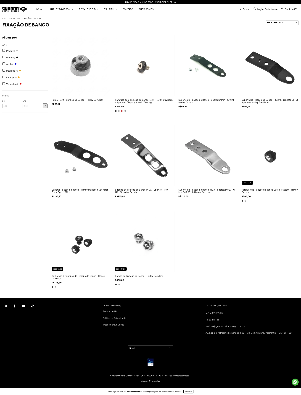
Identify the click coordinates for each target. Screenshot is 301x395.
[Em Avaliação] (150, 362)
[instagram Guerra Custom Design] (5, 306)
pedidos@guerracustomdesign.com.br (225, 326)
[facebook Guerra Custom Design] (14, 306)
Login (260, 9)
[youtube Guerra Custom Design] (23, 306)
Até (24, 101)
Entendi (188, 391)
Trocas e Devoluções (113, 324)
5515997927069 (214, 313)
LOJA (39, 9)
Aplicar (45, 105)
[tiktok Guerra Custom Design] (32, 306)
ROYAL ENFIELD (87, 9)
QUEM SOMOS (146, 9)
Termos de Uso (110, 311)
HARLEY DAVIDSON (60, 9)
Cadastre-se (271, 9)
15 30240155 (212, 319)
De (3, 101)
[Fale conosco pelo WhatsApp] (295, 382)
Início (4, 18)
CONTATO (127, 9)
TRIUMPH (109, 9)
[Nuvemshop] (150, 381)
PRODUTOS (14, 18)
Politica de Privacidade (114, 318)
